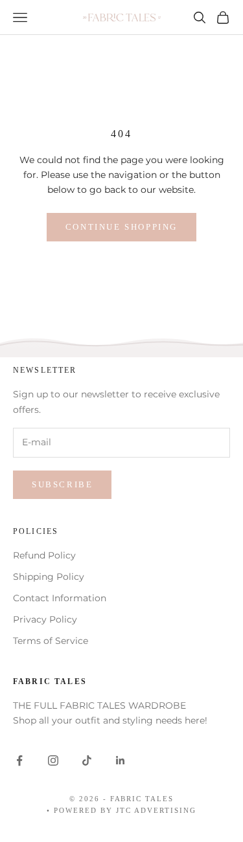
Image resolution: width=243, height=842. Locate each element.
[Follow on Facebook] (19, 760)
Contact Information (59, 598)
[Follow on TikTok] (86, 760)
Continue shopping (121, 227)
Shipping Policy (48, 576)
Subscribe (62, 484)
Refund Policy (44, 555)
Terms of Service (50, 641)
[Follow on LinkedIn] (120, 760)
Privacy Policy (45, 619)
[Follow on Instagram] (53, 760)
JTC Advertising (156, 810)
